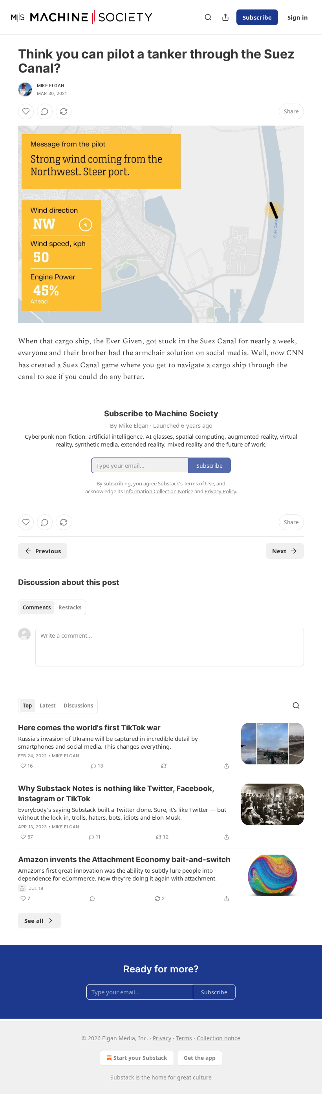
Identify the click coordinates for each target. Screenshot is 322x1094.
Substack (122, 1077)
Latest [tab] (48, 705)
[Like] (26, 111)
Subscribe (257, 17)
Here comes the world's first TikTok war (89, 727)
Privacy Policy (220, 491)
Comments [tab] (37, 607)
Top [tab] (27, 705)
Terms (184, 1038)
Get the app (200, 1057)
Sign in (297, 17)
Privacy (162, 1038)
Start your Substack (140, 1057)
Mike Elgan (50, 85)
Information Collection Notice (158, 491)
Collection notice (218, 1038)
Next (279, 551)
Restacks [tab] (70, 607)
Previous (48, 551)
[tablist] (52, 607)
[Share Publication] (225, 17)
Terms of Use (199, 483)
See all (34, 920)
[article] (161, 747)
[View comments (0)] (45, 111)
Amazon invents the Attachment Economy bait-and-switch (124, 859)
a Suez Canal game (88, 365)
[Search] (208, 17)
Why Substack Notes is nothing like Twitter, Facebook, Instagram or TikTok (116, 793)
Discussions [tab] (78, 705)
